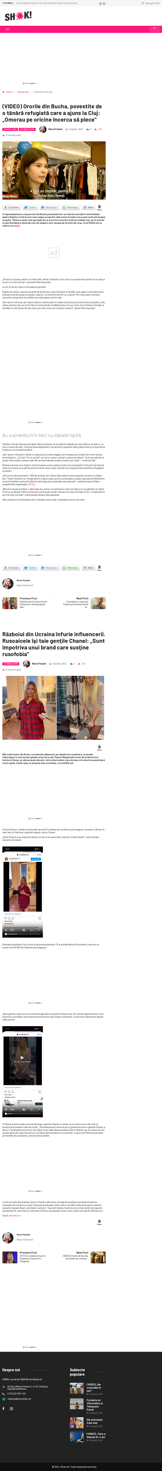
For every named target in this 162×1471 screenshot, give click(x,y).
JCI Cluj (31, 484)
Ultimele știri (27, 129)
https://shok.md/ (25, 585)
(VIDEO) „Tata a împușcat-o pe (96, 1435)
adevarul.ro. (15, 1215)
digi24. (17, 226)
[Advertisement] (81, 61)
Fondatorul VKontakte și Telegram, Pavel (95, 1404)
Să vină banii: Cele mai (95, 1421)
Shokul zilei (23, 92)
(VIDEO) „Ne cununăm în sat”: (94, 1387)
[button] (100, 3)
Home (9, 92)
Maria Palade (55, 129)
